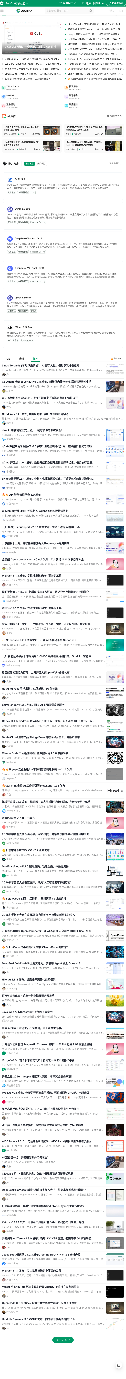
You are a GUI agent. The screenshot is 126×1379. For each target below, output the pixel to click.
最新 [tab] (21, 358)
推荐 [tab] (35, 358)
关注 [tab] (8, 358)
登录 (112, 10)
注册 (120, 10)
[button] (31, 87)
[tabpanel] (63, 856)
